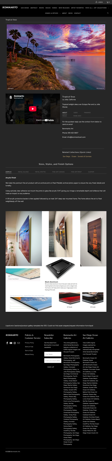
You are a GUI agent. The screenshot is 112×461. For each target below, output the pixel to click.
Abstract (34, 8)
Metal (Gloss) (23, 172)
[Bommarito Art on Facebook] (7, 343)
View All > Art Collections (96, 8)
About (64, 13)
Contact (77, 13)
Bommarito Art (15, 451)
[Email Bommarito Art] (18, 343)
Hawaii (54, 8)
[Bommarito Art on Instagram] (15, 343)
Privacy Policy (29, 343)
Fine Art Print (76, 172)
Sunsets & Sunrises (84, 156)
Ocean (48, 8)
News (70, 13)
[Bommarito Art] (10, 7)
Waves (41, 8)
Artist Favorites (77, 8)
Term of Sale (29, 350)
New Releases (64, 8)
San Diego (25, 8)
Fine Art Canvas (58, 172)
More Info (77, 116)
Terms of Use (29, 346)
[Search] (108, 13)
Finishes (87, 112)
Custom (91, 172)
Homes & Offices (51, 13)
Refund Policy (29, 354)
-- (108, 8)
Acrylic (8, 172)
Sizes (76, 112)
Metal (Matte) (40, 172)
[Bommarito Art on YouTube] (11, 343)
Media (64, 116)
